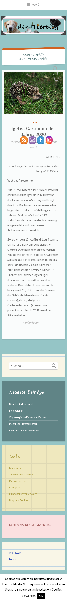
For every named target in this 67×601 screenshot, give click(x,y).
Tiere (33, 121)
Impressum (15, 552)
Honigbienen (16, 410)
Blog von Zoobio (18, 500)
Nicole (12, 559)
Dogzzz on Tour (18, 481)
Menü (36, 5)
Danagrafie (15, 487)
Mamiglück (15, 468)
